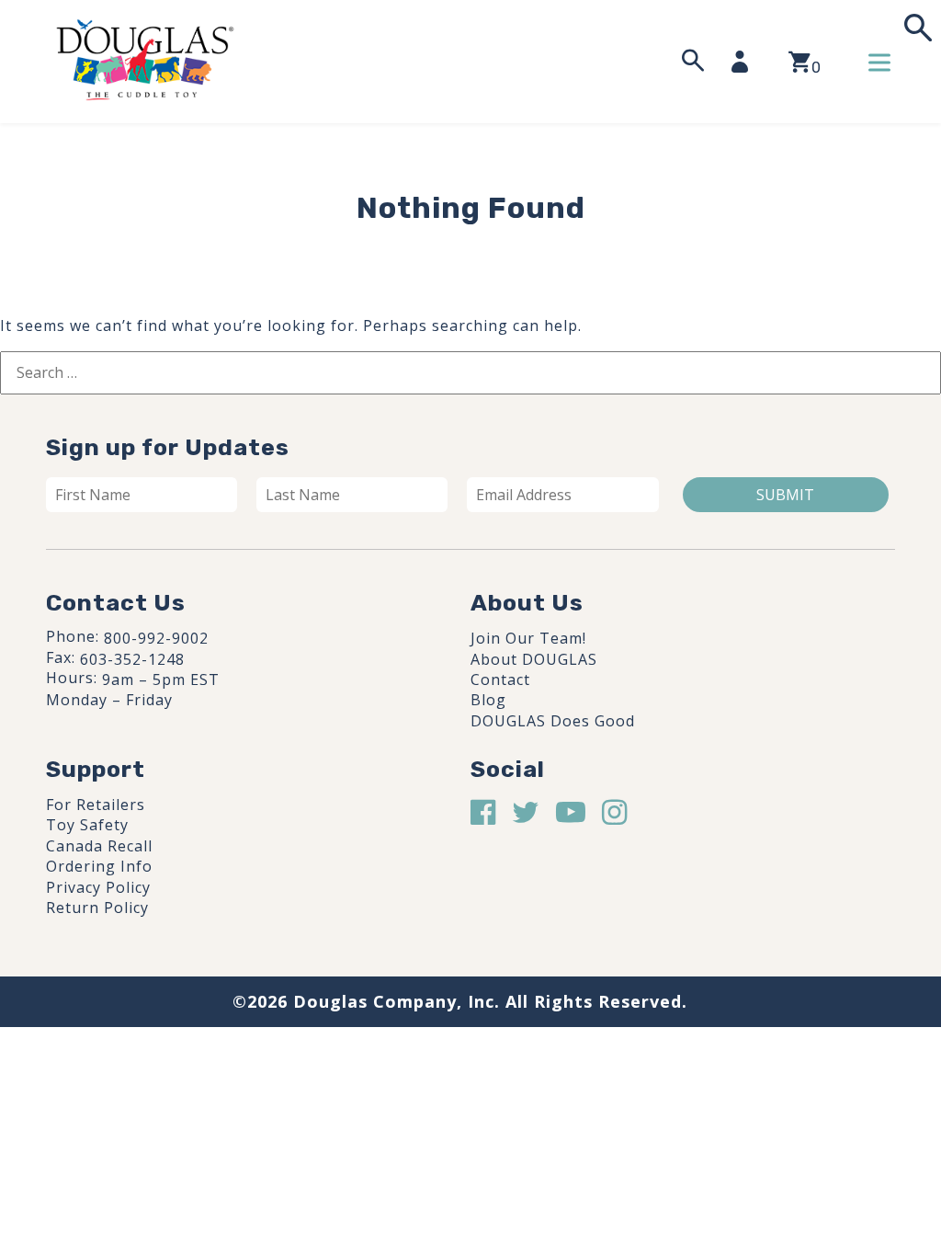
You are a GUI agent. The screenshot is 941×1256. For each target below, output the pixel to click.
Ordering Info (99, 866)
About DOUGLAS (533, 659)
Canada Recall (99, 846)
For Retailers (95, 804)
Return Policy (97, 907)
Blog (488, 700)
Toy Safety (87, 825)
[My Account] (745, 61)
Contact (500, 679)
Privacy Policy (98, 887)
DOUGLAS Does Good (552, 721)
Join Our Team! (528, 638)
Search (916, 28)
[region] (239, 1117)
